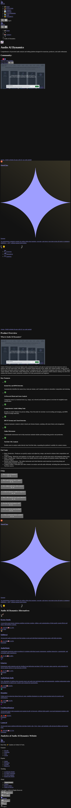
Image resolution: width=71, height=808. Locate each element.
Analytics (8, 256)
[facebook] (5, 59)
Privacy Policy (8, 785)
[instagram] (3, 59)
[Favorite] (12, 63)
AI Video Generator (9, 773)
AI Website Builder (9, 772)
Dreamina (7, 763)
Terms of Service (8, 787)
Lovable (6, 764)
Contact (6, 784)
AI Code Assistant (9, 775)
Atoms (6, 761)
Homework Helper (9, 776)
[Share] (9, 63)
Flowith (6, 750)
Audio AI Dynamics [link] (9, 38)
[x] (1, 59)
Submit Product (9, 782)
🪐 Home (7, 30)
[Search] (2, 20)
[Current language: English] (6, 20)
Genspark (6, 752)
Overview (9, 251)
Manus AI (7, 766)
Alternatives (9, 254)
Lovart (6, 755)
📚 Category (7, 34)
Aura (5, 754)
